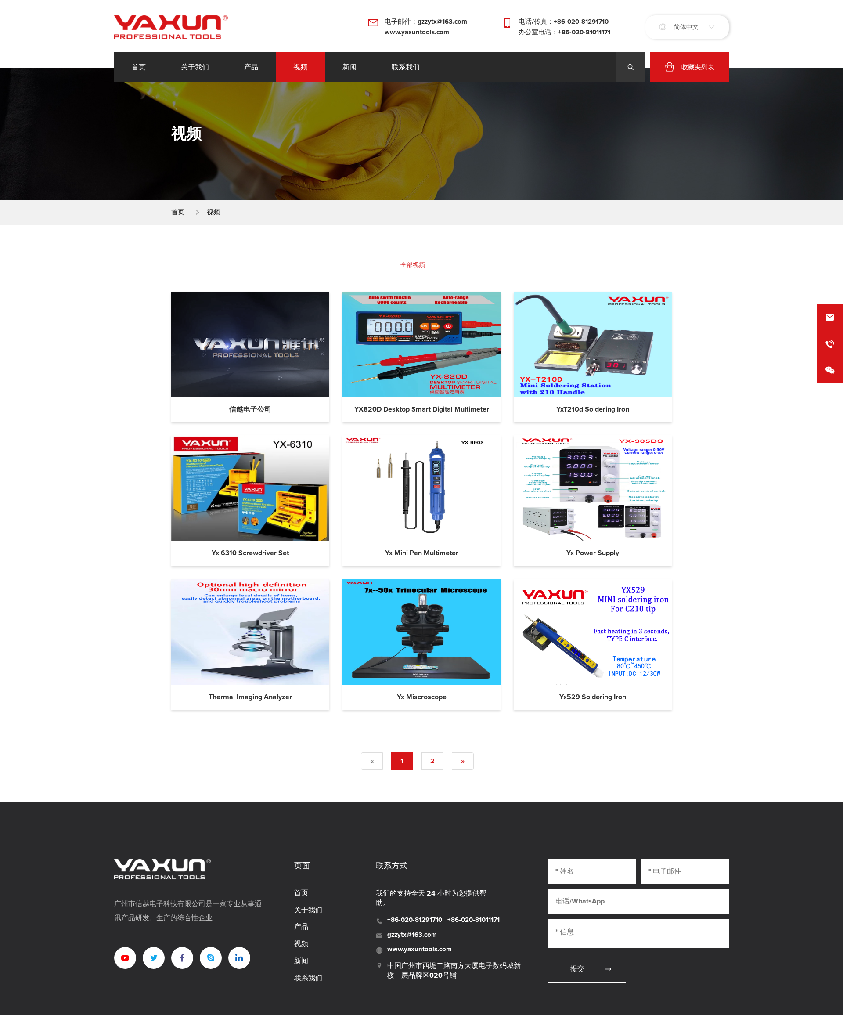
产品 (251, 67)
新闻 (349, 67)
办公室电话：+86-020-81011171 (564, 32)
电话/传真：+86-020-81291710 (564, 21)
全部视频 (412, 265)
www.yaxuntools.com (417, 32)
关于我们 (195, 67)
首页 (139, 67)
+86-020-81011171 (473, 920)
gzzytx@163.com (412, 935)
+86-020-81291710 (414, 920)
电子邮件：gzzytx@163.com (426, 21)
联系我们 (406, 67)
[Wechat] (830, 370)
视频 (300, 67)
